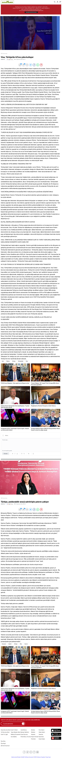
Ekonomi (4, 644)
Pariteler (33, 739)
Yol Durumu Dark (5, 732)
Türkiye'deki (20, 361)
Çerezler (31, 757)
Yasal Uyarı (48, 757)
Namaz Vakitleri (25, 732)
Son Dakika (14, 736)
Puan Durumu (24, 734)
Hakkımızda (14, 757)
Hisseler (33, 734)
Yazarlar (41, 734)
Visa (27, 361)
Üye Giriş (3, 741)
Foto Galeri (41, 730)
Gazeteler (41, 736)
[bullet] (24, 454)
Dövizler (33, 732)
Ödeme (8, 361)
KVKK (35, 757)
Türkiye (13, 361)
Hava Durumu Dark (6, 730)
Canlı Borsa (24, 730)
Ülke (21, 644)
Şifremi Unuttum (5, 745)
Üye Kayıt (3, 743)
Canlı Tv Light (4, 734)
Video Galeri (42, 732)
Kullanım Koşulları (41, 757)
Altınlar (33, 730)
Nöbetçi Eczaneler (16, 734)
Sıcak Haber (42, 739)
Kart (3, 361)
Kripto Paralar (35, 736)
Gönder (6, 453)
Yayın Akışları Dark (15, 732)
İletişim (19, 757)
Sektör (10, 644)
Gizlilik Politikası (25, 757)
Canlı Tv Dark (14, 730)
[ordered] (22, 454)
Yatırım (26, 644)
